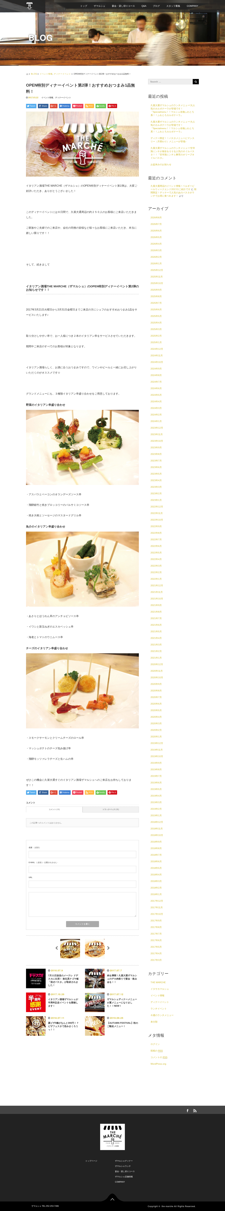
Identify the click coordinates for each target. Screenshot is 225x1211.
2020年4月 (156, 717)
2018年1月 (156, 894)
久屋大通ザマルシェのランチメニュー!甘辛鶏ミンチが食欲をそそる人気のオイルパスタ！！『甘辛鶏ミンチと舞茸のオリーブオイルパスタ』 (173, 153)
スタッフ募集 (173, 6)
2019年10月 (157, 756)
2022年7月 (156, 539)
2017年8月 (156, 927)
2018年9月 (156, 841)
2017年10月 (157, 914)
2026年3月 (156, 250)
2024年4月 (156, 401)
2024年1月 (156, 421)
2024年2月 (156, 414)
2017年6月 (156, 940)
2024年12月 (157, 349)
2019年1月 (156, 815)
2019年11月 (157, 749)
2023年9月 (156, 447)
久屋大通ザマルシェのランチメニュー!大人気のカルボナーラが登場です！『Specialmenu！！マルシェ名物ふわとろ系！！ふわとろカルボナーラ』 (173, 110)
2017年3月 (156, 960)
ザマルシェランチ (123, 1166)
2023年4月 (156, 480)
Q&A (143, 6)
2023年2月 (156, 493)
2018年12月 (157, 822)
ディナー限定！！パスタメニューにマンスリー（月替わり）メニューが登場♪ (172, 140)
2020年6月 (156, 703)
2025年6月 (156, 309)
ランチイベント (159, 1008)
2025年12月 (157, 270)
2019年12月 (157, 743)
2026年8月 (156, 217)
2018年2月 (156, 887)
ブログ (156, 6)
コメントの (159, 1057)
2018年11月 (157, 828)
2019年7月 (156, 776)
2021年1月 (156, 657)
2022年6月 (156, 546)
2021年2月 (156, 651)
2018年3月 (156, 881)
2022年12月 (157, 506)
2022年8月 (156, 533)
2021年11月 (157, 592)
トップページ (91, 1161)
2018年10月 (157, 835)
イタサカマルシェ (160, 989)
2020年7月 (156, 697)
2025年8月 (156, 296)
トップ (83, 6)
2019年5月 (156, 789)
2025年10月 (157, 283)
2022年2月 (156, 572)
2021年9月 (156, 605)
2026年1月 (156, 263)
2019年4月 (156, 795)
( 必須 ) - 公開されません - (43, 862)
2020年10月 (157, 677)
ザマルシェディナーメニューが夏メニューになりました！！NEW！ (122, 1002)
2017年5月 (156, 947)
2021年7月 (156, 618)
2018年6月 (156, 861)
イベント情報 (46, 73)
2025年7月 (156, 303)
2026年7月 (156, 224)
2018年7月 (156, 855)
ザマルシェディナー (124, 1161)
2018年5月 (156, 868)
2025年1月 (156, 342)
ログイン (155, 1044)
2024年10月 (157, 362)
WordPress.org (158, 1063)
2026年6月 (156, 230)
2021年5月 (156, 631)
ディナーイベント (62, 73)
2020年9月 (156, 684)
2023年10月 (157, 441)
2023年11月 (157, 434)
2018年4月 (156, 874)
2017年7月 (156, 933)
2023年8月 (156, 454)
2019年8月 (156, 769)
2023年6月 (156, 467)
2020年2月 (156, 730)
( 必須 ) (34, 847)
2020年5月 (156, 710)
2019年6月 (156, 782)
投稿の (157, 1050)
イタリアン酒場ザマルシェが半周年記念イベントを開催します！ (63, 1002)
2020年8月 (156, 690)
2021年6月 (156, 625)
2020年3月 (156, 723)
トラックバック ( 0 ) (110, 809)
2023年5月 (156, 473)
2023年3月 (156, 487)
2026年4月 (156, 243)
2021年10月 (157, 598)
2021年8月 (156, 611)
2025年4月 (156, 322)
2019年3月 (156, 802)
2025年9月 (156, 289)
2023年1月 (156, 500)
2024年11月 (157, 355)
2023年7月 (156, 460)
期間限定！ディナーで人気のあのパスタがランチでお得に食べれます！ (173, 192)
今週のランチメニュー (162, 1015)
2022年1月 (156, 579)
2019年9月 (156, 763)
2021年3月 (156, 644)
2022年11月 (157, 513)
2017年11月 (157, 907)
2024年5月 (156, 395)
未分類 (154, 1021)
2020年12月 (157, 664)
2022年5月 (156, 552)
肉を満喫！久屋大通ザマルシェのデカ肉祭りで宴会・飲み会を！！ (122, 978)
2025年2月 (156, 335)
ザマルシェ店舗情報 (124, 1177)
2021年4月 (156, 638)
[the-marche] (29, 5)
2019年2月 (156, 809)
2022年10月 (157, 519)
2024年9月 (156, 368)
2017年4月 (156, 953)
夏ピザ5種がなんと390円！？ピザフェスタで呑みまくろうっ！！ (63, 1026)
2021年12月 (157, 585)
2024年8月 (156, 375)
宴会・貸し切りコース (123, 6)
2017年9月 (156, 920)
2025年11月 (157, 276)
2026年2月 (156, 257)
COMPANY (192, 6)
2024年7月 (156, 381)
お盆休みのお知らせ (161, 164)
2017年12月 (157, 901)
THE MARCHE (158, 982)
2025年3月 (156, 329)
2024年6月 (156, 388)
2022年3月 (156, 565)
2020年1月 (156, 736)
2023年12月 (157, 427)
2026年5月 (156, 237)
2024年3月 (156, 408)
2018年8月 (156, 848)
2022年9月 (156, 526)
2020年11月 (157, 671)
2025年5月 (156, 316)
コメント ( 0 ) (54, 809)
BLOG (34, 73)
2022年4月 (156, 559)
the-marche (167, 1206)
